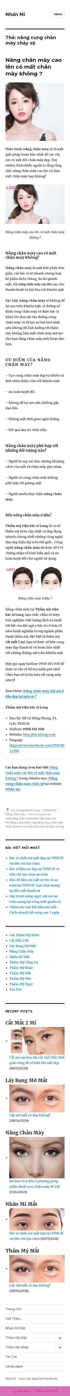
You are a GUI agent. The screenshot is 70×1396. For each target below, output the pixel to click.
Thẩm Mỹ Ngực (21, 984)
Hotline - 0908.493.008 (37, 1391)
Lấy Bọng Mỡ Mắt (22, 946)
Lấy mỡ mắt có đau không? (30, 1115)
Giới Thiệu (13, 1319)
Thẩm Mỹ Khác (21, 968)
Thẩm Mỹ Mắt (20, 973)
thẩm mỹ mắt (24, 826)
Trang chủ (13, 1309)
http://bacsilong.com (39, 734)
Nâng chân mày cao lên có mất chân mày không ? (33, 67)
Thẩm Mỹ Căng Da (23, 962)
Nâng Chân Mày (15, 814)
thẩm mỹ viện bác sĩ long (48, 826)
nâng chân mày (21, 818)
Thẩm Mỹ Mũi (20, 979)
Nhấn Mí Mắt (19, 957)
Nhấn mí (12, 789)
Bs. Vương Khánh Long (25, 810)
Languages (14, 1366)
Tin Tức (15, 989)
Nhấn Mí (15, 14)
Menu (58, 14)
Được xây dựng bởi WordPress (38, 1378)
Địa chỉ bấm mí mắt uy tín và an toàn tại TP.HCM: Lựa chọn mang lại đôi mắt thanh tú (34, 885)
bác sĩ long (35, 814)
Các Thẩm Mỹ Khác (24, 935)
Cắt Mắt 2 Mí (19, 940)
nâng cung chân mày (23, 822)
